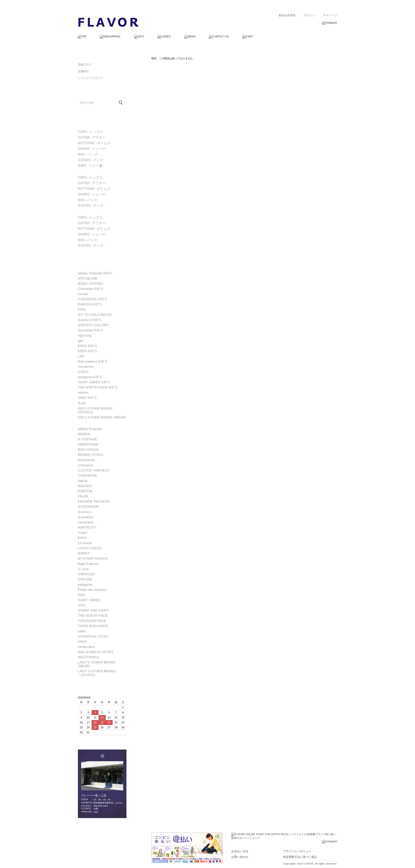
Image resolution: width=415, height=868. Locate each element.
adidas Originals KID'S (95, 273)
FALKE (83, 496)
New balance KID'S (92, 361)
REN (81, 595)
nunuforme (86, 366)
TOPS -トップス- (91, 132)
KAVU (82, 538)
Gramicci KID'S (89, 320)
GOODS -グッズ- (91, 160)
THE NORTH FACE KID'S (97, 387)
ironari (82, 532)
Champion (85, 465)
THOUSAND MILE (92, 621)
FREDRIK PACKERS (94, 501)
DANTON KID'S (90, 304)
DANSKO (85, 486)
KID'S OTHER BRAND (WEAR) (102, 417)
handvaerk (86, 522)
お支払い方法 (239, 851)
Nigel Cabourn (88, 564)
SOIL (82, 605)
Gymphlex (85, 517)
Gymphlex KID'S (90, 330)
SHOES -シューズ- (92, 148)
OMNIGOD (86, 574)
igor (80, 340)
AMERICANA (88, 444)
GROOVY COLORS (93, 325)
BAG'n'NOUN (88, 449)
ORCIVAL (85, 579)
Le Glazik (85, 543)
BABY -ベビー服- (91, 165)
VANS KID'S (87, 398)
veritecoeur (86, 647)
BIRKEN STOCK (90, 455)
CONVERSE (87, 475)
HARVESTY (87, 527)
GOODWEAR (88, 506)
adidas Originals (90, 429)
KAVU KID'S (87, 346)
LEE (81, 356)
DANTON (85, 491)
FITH (81, 309)
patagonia (85, 584)
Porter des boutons (92, 589)
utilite (82, 631)
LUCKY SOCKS (90, 548)
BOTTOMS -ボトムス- (95, 143)
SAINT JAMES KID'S (94, 382)
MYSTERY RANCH (93, 558)
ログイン (309, 15)
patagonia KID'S (90, 377)
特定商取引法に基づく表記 (300, 856)
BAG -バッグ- (88, 154)
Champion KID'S (90, 289)
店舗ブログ (85, 64)
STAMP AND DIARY (93, 610)
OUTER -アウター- (92, 137)
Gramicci (85, 512)
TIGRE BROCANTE (93, 626)
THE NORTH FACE (93, 615)
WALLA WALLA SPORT (95, 652)
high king (84, 335)
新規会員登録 (287, 15)
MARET (84, 553)
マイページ (330, 15)
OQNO (83, 372)
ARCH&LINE (87, 278)
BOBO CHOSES (90, 283)
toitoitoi (83, 392)
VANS (82, 641)
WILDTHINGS (88, 657)
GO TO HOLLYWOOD (95, 315)
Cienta (83, 294)
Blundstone (86, 460)
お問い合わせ (239, 856)
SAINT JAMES (89, 600)
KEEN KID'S (87, 351)
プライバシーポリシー (297, 851)
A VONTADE (87, 439)
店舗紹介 (83, 71)
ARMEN (84, 434)
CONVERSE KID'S (92, 299)
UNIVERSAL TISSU (93, 636)
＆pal (82, 403)
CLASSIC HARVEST (94, 470)
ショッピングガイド (90, 78)
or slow (83, 569)
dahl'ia (83, 481)
